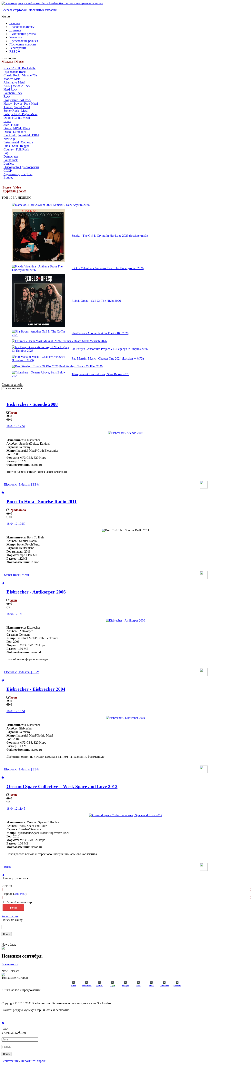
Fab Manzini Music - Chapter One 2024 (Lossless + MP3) (108, 358)
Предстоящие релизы (23, 41)
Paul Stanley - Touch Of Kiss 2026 (81, 366)
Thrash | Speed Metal (17, 107)
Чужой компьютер (19, 902)
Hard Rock (10, 89)
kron (13, 412)
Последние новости (22, 44)
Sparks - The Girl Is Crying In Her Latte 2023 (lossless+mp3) (110, 235)
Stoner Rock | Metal (16, 110)
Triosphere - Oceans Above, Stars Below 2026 (100, 374)
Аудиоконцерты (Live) (18, 174)
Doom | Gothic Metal (17, 117)
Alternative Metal (14, 82)
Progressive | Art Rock (17, 100)
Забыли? (19, 893)
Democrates (11, 156)
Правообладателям (22, 26)
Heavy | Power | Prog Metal (21, 103)
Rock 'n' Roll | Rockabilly (19, 68)
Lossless (9, 163)
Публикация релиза (22, 33)
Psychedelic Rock (15, 71)
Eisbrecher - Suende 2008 (32, 404)
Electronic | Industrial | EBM (21, 135)
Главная (14, 23)
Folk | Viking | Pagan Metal (20, 114)
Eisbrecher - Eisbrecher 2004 (35, 689)
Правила (15, 30)
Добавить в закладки (43, 10)
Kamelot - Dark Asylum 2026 (71, 205)
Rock (7, 96)
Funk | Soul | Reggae (16, 146)
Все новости (10, 964)
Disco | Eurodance (15, 131)
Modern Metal (12, 79)
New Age (9, 138)
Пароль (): (15, 893)
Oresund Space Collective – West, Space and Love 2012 (61, 786)
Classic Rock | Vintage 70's (20, 75)
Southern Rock (13, 93)
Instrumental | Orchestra (18, 142)
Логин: (7, 885)
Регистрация (17, 48)
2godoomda (18, 510)
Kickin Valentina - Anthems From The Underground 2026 (108, 268)
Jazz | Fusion (11, 124)
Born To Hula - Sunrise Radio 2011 (41, 501)
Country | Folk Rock (16, 149)
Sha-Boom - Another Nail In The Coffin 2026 (100, 333)
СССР (8, 170)
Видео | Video (12, 187)
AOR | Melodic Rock (17, 86)
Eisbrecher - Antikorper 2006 (36, 591)
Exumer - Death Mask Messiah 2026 (84, 341)
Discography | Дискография (21, 167)
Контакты (16, 37)
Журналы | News (14, 191)
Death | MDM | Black (17, 128)
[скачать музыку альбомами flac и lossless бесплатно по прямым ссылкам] (52, 3)
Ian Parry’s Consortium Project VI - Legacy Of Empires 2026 (110, 349)
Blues (7, 121)
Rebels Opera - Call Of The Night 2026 (96, 300)
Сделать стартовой (14, 10)
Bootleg (8, 177)
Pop (6, 153)
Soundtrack (11, 160)
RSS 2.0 (14, 51)
